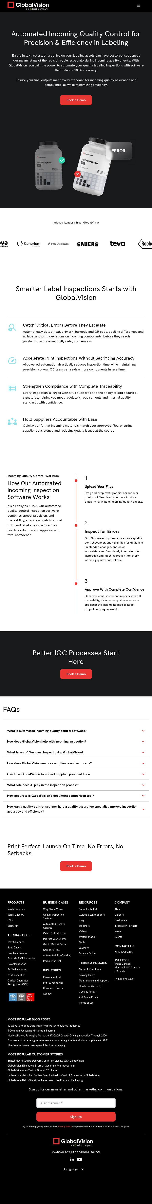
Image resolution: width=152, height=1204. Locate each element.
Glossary (84, 948)
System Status (87, 937)
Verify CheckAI (16, 914)
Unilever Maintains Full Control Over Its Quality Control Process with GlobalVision (54, 1075)
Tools (82, 942)
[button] (138, 6)
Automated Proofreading (57, 955)
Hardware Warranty (90, 986)
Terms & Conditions (90, 969)
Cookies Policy (87, 991)
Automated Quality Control (54, 925)
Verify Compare (16, 909)
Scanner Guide (87, 953)
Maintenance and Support (94, 980)
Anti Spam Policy (88, 997)
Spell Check (14, 947)
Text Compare (16, 942)
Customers (121, 920)
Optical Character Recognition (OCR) (18, 982)
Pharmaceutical (52, 977)
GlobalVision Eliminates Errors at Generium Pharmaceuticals (42, 1065)
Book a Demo (76, 100)
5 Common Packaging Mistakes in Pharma (31, 1030)
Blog (81, 920)
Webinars (84, 925)
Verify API (13, 925)
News (118, 931)
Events (118, 937)
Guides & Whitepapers (92, 914)
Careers (119, 914)
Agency (47, 993)
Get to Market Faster (55, 944)
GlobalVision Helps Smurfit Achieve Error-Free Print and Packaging (45, 1080)
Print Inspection (16, 975)
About (118, 909)
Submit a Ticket (88, 909)
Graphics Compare (18, 953)
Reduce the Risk (52, 961)
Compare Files (51, 950)
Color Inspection (17, 964)
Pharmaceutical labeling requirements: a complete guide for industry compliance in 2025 (58, 1040)
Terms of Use (86, 1002)
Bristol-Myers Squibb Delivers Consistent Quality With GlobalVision (46, 1061)
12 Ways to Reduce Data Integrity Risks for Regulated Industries (44, 1026)
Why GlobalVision (53, 909)
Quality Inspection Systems (53, 916)
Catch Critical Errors (54, 933)
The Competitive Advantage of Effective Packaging (37, 1045)
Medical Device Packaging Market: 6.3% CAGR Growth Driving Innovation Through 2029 (57, 1035)
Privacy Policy (87, 975)
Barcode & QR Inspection (22, 958)
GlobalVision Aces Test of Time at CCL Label (32, 1070)
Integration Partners (126, 925)
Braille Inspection (17, 969)
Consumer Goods (53, 988)
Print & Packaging (53, 982)
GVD (10, 920)
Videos (83, 931)
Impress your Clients (54, 939)
